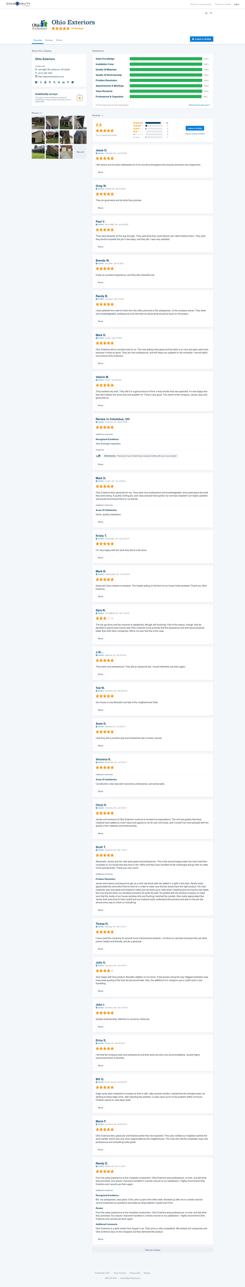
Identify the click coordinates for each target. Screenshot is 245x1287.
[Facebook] (36, 82)
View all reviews (152, 1249)
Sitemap (147, 1273)
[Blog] (59, 82)
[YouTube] (45, 82)
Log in (236, 4)
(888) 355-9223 (111, 1278)
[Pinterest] (68, 82)
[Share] (211, 13)
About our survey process (201, 4)
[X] (41, 82)
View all (80, 151)
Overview (37, 40)
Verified (100, 153)
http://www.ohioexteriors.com (51, 76)
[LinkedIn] (63, 82)
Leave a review (203, 39)
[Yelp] (54, 82)
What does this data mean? (199, 105)
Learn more (39, 101)
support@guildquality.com (130, 1278)
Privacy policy (135, 1273)
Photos (59, 40)
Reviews (49, 40)
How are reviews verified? (195, 133)
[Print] (206, 13)
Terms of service (120, 1273)
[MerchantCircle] (72, 82)
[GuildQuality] (18, 4)
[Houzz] (50, 82)
